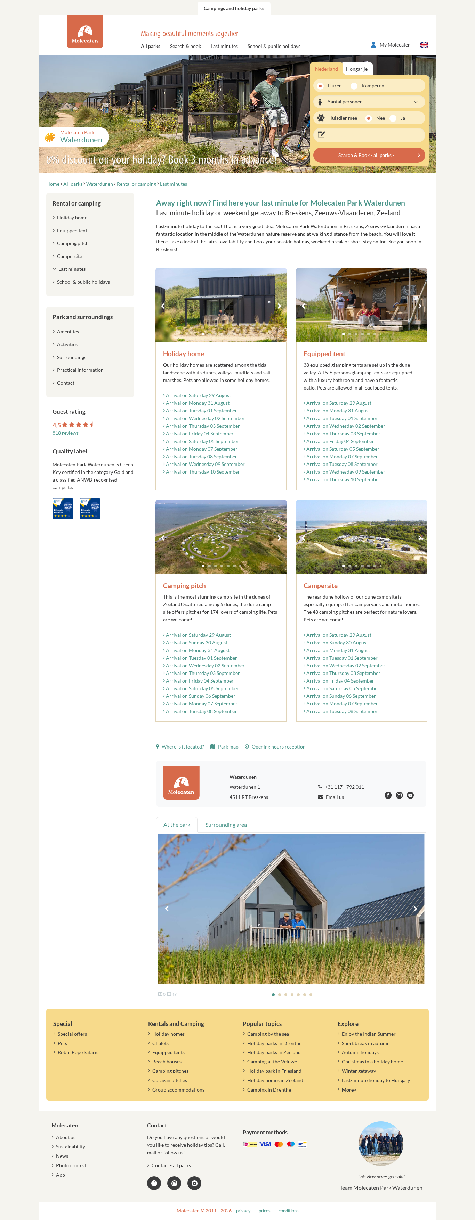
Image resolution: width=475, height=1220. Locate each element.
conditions (289, 1210)
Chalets (160, 1043)
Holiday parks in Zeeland (274, 1052)
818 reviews (66, 433)
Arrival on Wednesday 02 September (205, 418)
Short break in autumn (366, 1043)
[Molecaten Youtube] (410, 796)
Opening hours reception (278, 747)
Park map (228, 747)
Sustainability (70, 1147)
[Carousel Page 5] (228, 334)
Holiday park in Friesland (274, 1071)
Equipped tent (72, 230)
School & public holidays (274, 46)
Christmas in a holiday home (372, 1061)
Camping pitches (170, 1071)
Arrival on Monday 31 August (197, 403)
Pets (62, 1043)
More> (349, 1090)
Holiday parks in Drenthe (274, 1043)
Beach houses (167, 1061)
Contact (65, 383)
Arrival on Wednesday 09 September (205, 464)
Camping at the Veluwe (272, 1061)
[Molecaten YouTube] (194, 1183)
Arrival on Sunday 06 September (200, 696)
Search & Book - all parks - (366, 155)
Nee (380, 118)
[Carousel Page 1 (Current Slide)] (203, 334)
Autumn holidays (360, 1052)
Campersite (69, 256)
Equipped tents (168, 1052)
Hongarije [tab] (357, 69)
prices (265, 1210)
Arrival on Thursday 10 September (202, 472)
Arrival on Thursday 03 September (202, 426)
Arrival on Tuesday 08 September (201, 456)
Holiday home (72, 217)
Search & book (185, 46)
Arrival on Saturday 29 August (198, 395)
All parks (150, 46)
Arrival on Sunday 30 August (196, 642)
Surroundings (71, 357)
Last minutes (224, 46)
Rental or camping (77, 203)
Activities (67, 344)
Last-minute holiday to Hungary (376, 1080)
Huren (335, 86)
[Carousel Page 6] (234, 334)
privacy (243, 1210)
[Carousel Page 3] (215, 334)
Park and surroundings (83, 316)
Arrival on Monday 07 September (201, 449)
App (60, 1175)
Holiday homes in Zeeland (275, 1080)
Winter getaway (359, 1071)
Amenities (68, 331)
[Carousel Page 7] (240, 334)
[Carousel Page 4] (221, 334)
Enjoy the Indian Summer (369, 1034)
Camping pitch (73, 243)
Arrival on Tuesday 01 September (201, 410)
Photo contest (71, 1165)
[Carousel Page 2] (209, 334)
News (62, 1156)
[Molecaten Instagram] (399, 796)
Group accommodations (178, 1090)
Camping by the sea (268, 1034)
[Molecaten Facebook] (388, 796)
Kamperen (371, 86)
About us (65, 1137)
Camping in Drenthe (269, 1090)
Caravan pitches (169, 1080)
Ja (403, 118)
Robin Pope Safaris (78, 1052)
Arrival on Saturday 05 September (202, 441)
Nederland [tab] (326, 69)
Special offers (72, 1034)
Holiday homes (168, 1034)
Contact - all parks (171, 1165)
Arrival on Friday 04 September (199, 433)
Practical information (80, 370)
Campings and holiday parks (234, 8)
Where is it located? (182, 747)
